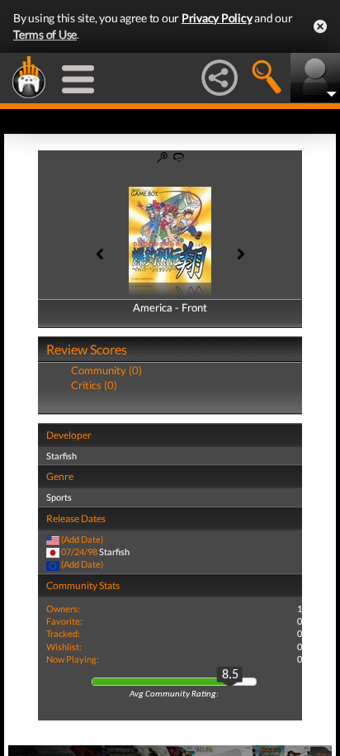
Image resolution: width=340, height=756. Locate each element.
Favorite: (64, 621)
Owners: (63, 608)
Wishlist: (64, 646)
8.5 (230, 675)
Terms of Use (45, 34)
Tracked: (63, 633)
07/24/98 (79, 551)
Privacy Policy (217, 18)
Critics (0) (94, 385)
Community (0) (106, 370)
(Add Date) (82, 539)
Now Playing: (72, 659)
